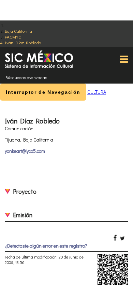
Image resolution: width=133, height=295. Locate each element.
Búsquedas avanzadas (26, 77)
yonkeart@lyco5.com (25, 151)
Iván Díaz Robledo (23, 42)
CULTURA (96, 92)
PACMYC (13, 37)
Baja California (18, 31)
